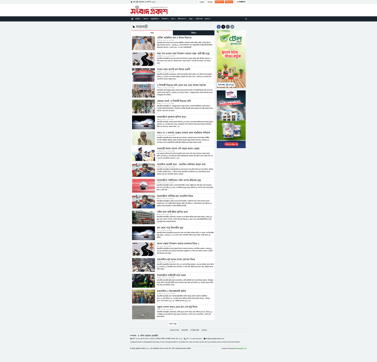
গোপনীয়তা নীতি (194, 330)
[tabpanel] (172, 180)
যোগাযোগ (204, 330)
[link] (219, 1)
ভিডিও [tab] (193, 33)
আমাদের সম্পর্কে (174, 330)
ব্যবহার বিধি (184, 330)
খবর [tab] (152, 33)
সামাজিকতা (242, 2)
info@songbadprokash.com (215, 338)
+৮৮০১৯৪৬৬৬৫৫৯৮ (195, 338)
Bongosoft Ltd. (242, 348)
